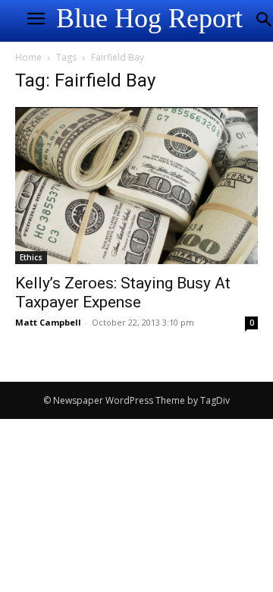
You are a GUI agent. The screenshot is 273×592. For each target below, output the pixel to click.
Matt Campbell (48, 322)
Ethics (31, 257)
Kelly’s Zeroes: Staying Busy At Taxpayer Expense (123, 292)
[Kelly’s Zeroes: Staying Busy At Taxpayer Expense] (136, 185)
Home (28, 57)
